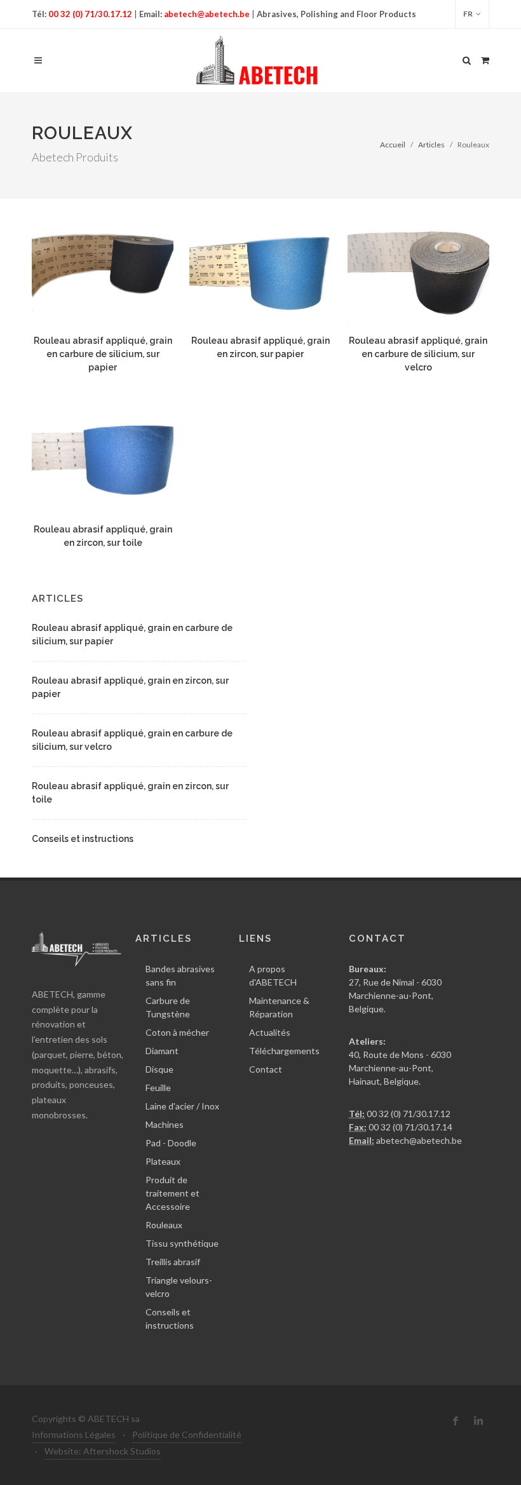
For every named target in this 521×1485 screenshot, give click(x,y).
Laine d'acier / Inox (182, 1106)
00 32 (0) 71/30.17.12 (90, 14)
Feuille (158, 1087)
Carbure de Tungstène (167, 1007)
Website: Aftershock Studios (102, 1451)
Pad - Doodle (170, 1142)
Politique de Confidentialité (186, 1434)
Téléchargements (284, 1050)
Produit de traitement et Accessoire (172, 1193)
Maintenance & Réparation (279, 1007)
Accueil (392, 144)
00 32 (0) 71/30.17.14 (409, 1127)
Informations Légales (74, 1434)
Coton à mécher (177, 1032)
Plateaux (162, 1161)
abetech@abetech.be (206, 14)
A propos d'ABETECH (273, 975)
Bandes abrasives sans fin (180, 975)
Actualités (269, 1032)
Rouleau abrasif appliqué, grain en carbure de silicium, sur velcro (418, 354)
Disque (159, 1069)
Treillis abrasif (172, 1261)
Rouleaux (163, 1224)
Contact (265, 1069)
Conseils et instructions (82, 839)
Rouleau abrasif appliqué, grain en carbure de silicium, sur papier (103, 354)
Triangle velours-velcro (178, 1287)
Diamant (162, 1050)
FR (468, 13)
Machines (164, 1124)
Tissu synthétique (182, 1243)
